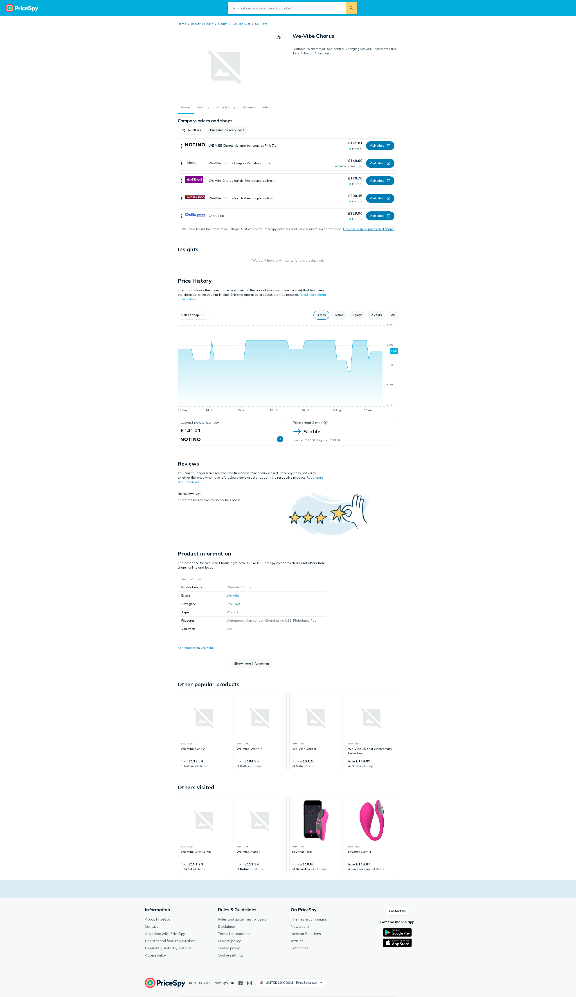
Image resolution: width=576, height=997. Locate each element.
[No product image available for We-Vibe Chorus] (226, 66)
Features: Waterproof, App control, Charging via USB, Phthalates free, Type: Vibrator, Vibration (345, 51)
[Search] (351, 8)
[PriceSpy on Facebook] (240, 982)
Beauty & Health (202, 23)
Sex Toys (261, 23)
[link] (204, 731)
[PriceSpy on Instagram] (249, 982)
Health (222, 23)
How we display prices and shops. (368, 229)
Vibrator (233, 612)
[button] (191, 130)
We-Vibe (233, 596)
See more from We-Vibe (196, 648)
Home (182, 23)
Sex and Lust (241, 23)
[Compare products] (279, 37)
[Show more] (181, 145)
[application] (288, 368)
